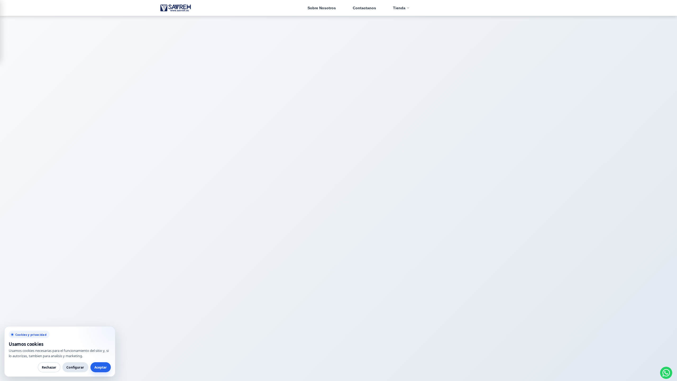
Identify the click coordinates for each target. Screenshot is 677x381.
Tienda (399, 8)
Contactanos (364, 8)
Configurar (75, 367)
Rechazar (49, 367)
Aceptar (100, 367)
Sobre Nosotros (322, 8)
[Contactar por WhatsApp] (666, 373)
